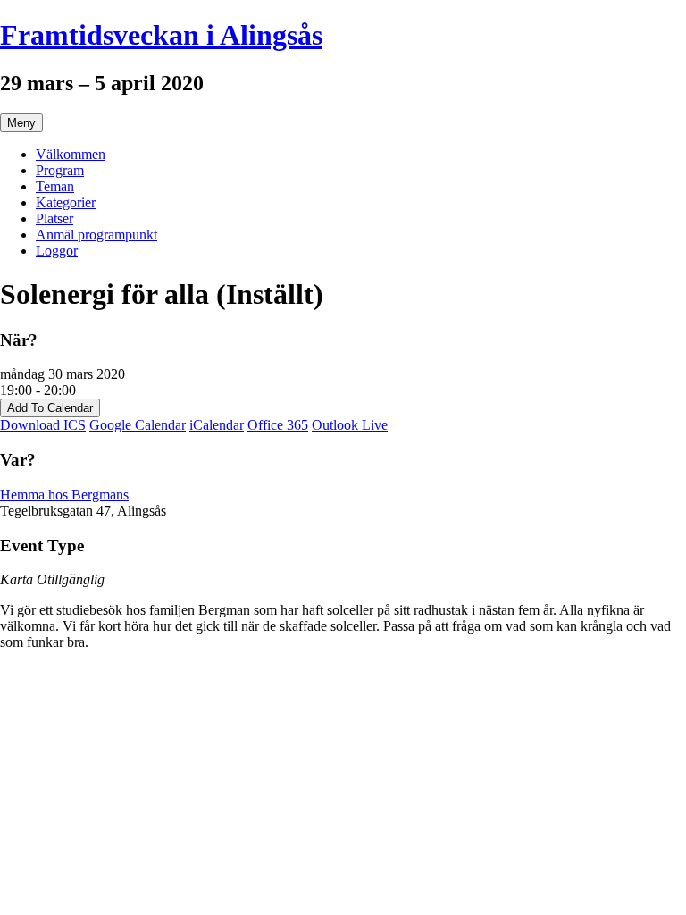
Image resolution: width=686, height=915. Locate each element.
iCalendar (216, 424)
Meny (21, 123)
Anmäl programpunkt (96, 234)
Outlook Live (350, 424)
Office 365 (277, 424)
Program (60, 170)
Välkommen (70, 154)
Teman (55, 186)
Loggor (57, 250)
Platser (54, 218)
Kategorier (66, 202)
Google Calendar (137, 424)
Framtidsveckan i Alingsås (161, 35)
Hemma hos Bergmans (64, 494)
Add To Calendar (50, 408)
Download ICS (43, 424)
